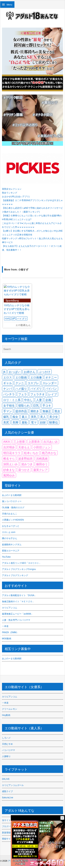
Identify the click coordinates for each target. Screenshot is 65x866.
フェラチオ (37, 394)
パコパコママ (8, 749)
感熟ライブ (7, 791)
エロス (7, 377)
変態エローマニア (10, 550)
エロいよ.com (8, 531)
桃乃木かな (49, 453)
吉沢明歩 (9, 447)
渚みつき (27, 464)
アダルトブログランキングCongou (19, 568)
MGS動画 (6, 638)
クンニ (19, 383)
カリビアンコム (9, 607)
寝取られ (24, 405)
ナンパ (7, 388)
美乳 (34, 417)
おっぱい (14, 372)
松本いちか (31, 453)
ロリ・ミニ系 (12, 400)
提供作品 (21, 411)
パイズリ (22, 318)
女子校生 (9, 405)
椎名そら (9, 458)
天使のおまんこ (9, 513)
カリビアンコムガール (13, 784)
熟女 (57, 411)
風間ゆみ (9, 475)
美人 (43, 417)
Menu (9, 4)
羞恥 (24, 422)
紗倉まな (9, 470)
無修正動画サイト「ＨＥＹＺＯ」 (18, 601)
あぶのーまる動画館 (11, 494)
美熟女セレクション (11, 188)
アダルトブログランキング (15, 575)
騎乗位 (53, 422)
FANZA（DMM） (10, 632)
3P (13, 318)
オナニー (51, 377)
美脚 (15, 422)
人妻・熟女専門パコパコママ (16, 619)
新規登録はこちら (10, 832)
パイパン (51, 388)
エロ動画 (21, 377)
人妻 (39, 400)
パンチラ (9, 394)
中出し (28, 400)
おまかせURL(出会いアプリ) (16, 196)
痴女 (15, 417)
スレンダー (49, 383)
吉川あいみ (50, 441)
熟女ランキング (9, 192)
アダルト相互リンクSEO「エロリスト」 (21, 562)
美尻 (6, 422)
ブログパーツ (8, 826)
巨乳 (36, 405)
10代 (7, 318)
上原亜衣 (34, 441)
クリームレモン (9, 708)
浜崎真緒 (42, 458)
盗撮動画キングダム (11, 544)
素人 (24, 417)
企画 (48, 400)
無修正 (46, 411)
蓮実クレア (40, 470)
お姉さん (29, 372)
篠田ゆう (42, 464)
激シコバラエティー (11, 501)
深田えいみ (10, 464)
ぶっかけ (44, 372)
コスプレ (33, 383)
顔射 (43, 422)
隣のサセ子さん (9, 538)
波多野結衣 (25, 458)
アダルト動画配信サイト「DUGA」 (19, 595)
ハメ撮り (21, 388)
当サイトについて (10, 820)
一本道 (5, 625)
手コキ (46, 405)
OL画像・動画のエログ (13, 507)
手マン (7, 411)
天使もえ (24, 447)
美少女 (53, 417)
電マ (34, 422)
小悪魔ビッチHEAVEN (13, 519)
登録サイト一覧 (9, 838)
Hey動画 (6, 714)
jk (4, 372)
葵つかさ (24, 470)
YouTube (6, 556)
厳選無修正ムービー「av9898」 (17, 613)
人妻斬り (6, 756)
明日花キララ (12, 453)
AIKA (6, 441)
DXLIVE (6, 778)
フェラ (22, 394)
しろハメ (6, 737)
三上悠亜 (19, 441)
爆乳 (6, 417)
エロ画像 (36, 377)
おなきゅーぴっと (10, 525)
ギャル (7, 383)
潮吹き (34, 411)
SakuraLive (7, 797)
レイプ (52, 394)
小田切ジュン (42, 447)
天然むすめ (7, 743)
